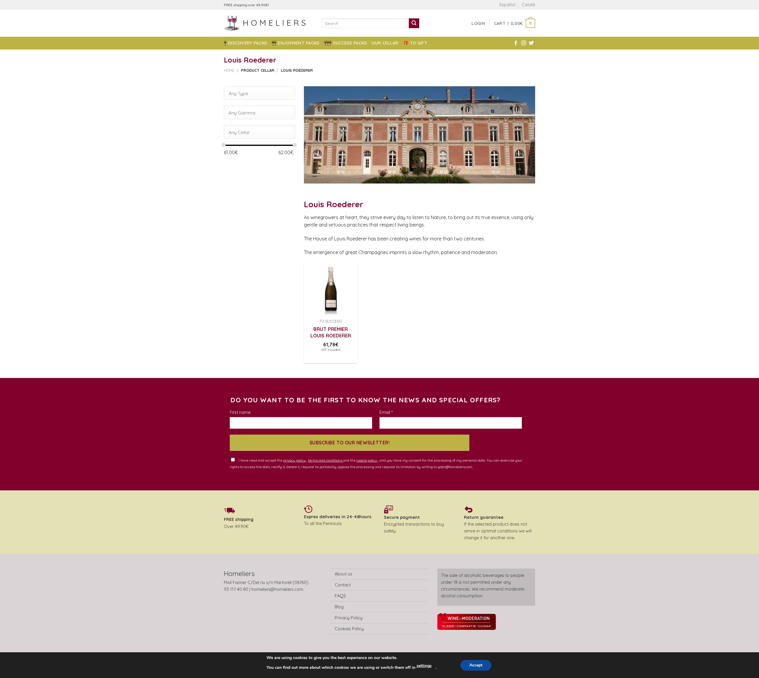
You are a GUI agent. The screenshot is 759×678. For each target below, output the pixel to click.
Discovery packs (247, 43)
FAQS (340, 596)
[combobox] (259, 93)
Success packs (350, 43)
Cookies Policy (349, 628)
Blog (339, 607)
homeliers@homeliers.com (277, 589)
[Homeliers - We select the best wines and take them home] (268, 23)
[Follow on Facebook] (516, 43)
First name (240, 412)
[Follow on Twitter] (531, 43)
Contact (343, 585)
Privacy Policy (349, 617)
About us (343, 574)
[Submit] (414, 23)
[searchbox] (257, 93)
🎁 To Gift (415, 43)
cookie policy (367, 460)
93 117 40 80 (236, 589)
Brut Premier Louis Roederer (330, 332)
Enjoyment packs (298, 43)
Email (386, 412)
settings (424, 666)
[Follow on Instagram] (523, 43)
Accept (475, 665)
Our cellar (384, 43)
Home (229, 70)
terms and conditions (325, 460)
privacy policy (295, 460)
